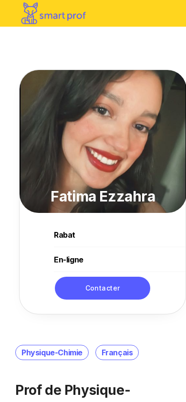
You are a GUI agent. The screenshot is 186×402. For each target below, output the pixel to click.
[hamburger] (168, 13)
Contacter (102, 288)
